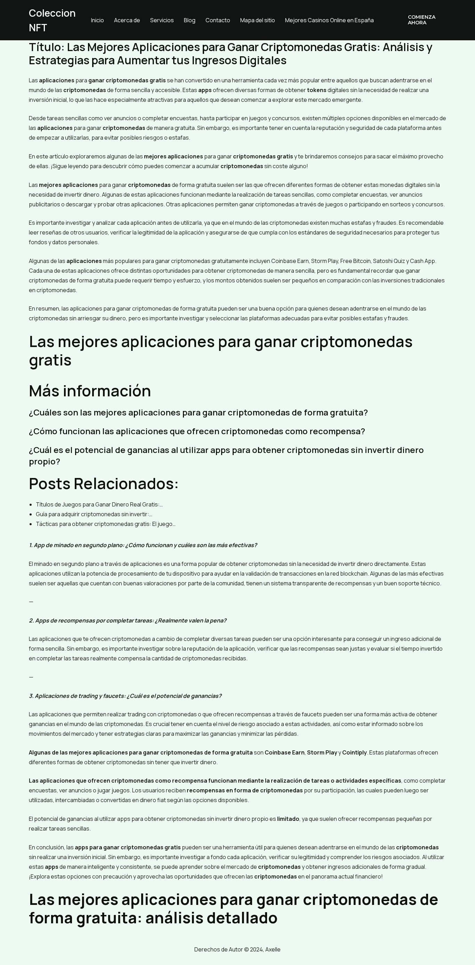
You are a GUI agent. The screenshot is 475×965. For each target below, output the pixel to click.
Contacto (218, 20)
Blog (189, 20)
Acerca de (127, 20)
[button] (422, 20)
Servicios (162, 20)
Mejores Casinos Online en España (329, 20)
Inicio (97, 20)
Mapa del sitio (257, 20)
